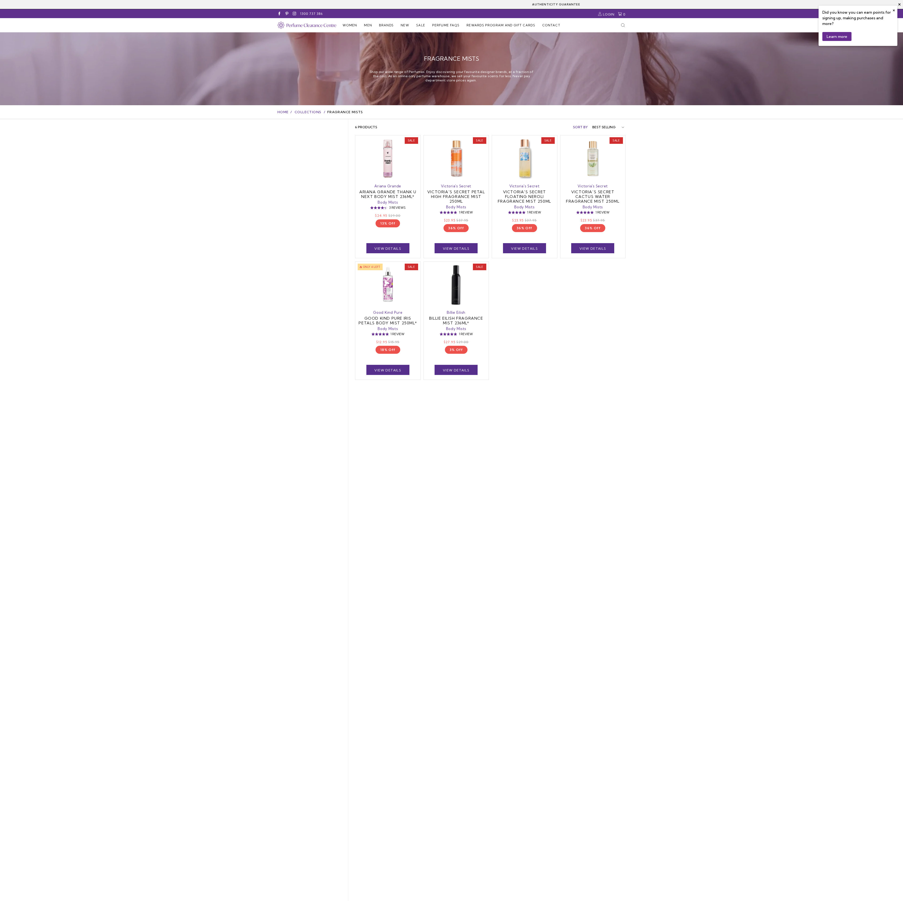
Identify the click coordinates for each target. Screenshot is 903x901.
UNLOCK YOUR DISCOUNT (405, 477)
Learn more (837, 36)
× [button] (894, 10)
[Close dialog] (537, 405)
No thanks (406, 490)
